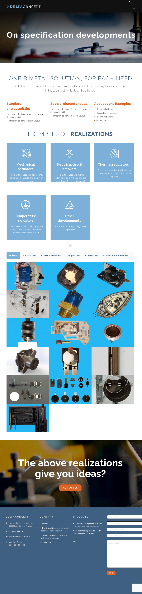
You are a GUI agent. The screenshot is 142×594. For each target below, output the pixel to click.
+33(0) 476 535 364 (15, 531)
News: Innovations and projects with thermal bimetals (55, 536)
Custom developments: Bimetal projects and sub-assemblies (88, 525)
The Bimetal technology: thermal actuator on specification (55, 529)
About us (46, 523)
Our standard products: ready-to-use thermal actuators (88, 532)
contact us (70, 488)
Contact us (46, 542)
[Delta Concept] (23, 6)
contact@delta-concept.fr (19, 536)
